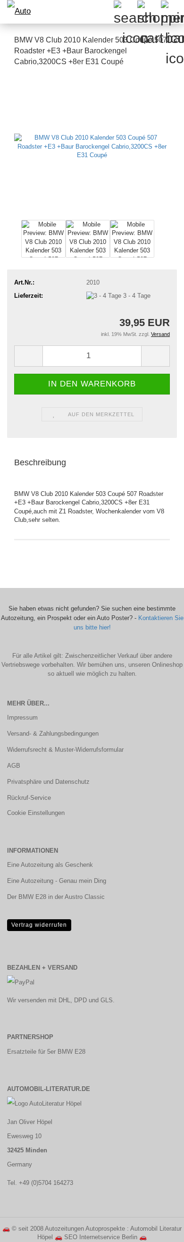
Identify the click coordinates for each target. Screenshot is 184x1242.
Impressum (22, 717)
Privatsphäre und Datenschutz (48, 781)
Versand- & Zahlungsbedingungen (53, 733)
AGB (13, 765)
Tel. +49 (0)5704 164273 (40, 1182)
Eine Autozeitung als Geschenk (50, 864)
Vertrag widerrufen (39, 925)
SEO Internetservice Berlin (100, 1237)
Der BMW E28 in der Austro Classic (56, 896)
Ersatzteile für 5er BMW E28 (46, 1051)
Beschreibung (40, 462)
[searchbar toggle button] (125, 12)
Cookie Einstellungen (36, 812)
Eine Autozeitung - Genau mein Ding (56, 880)
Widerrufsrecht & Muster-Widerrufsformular (65, 749)
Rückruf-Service (29, 797)
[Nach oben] (158, 1227)
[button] (28, 356)
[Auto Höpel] (19, 12)
